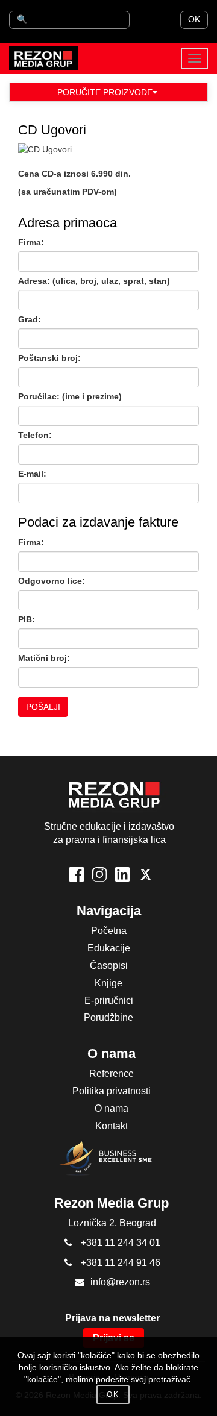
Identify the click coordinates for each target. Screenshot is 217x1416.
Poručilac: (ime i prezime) (70, 396)
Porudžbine (108, 1017)
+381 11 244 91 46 (120, 1263)
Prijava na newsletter (112, 1318)
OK (194, 19)
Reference (111, 1073)
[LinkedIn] (122, 874)
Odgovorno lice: (51, 581)
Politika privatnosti (111, 1091)
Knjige (108, 983)
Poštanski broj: (49, 358)
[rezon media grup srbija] (43, 58)
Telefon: (35, 435)
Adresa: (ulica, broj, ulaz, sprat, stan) (94, 281)
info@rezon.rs (120, 1282)
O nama (111, 1108)
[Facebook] (76, 874)
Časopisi (109, 965)
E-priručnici (108, 1000)
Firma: (31, 242)
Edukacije (108, 948)
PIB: (26, 619)
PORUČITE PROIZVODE (105, 92)
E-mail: (32, 473)
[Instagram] (99, 874)
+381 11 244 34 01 (120, 1243)
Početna (109, 931)
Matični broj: (44, 658)
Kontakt (111, 1126)
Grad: (29, 319)
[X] (145, 874)
